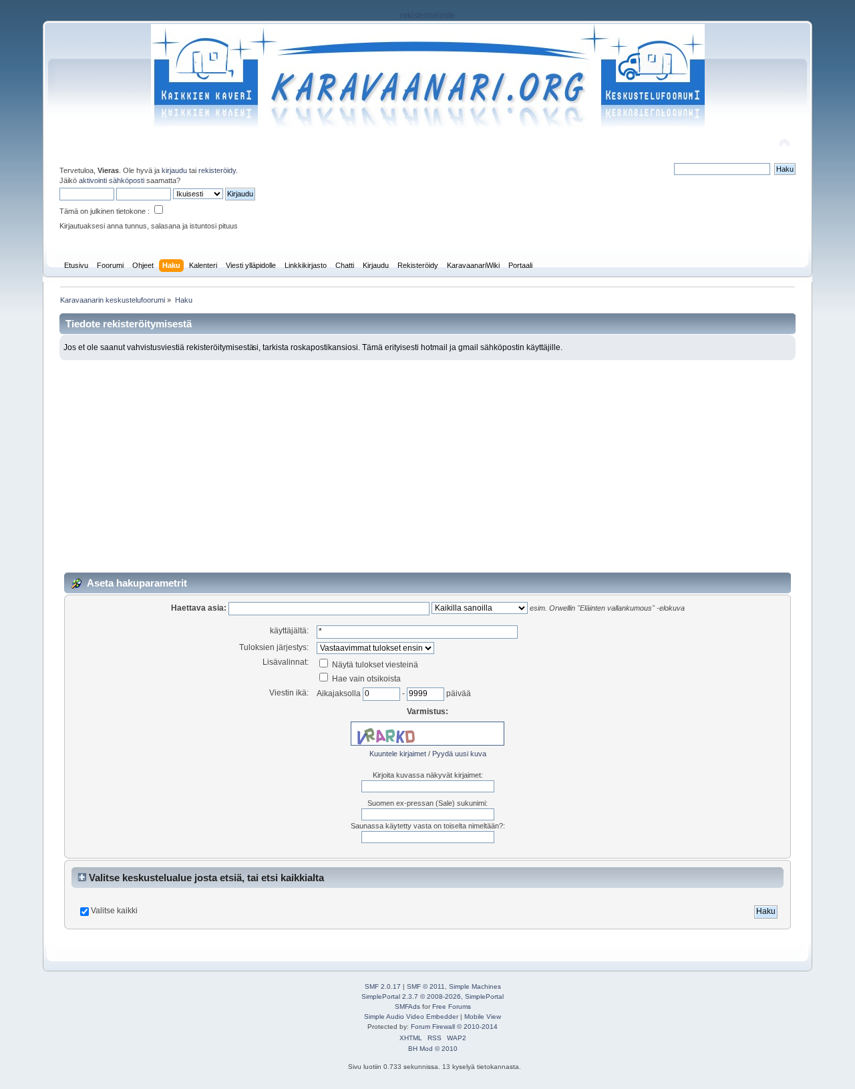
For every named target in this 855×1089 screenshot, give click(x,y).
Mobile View (482, 1016)
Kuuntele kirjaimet (397, 754)
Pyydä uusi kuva (459, 754)
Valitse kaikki (114, 910)
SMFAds (407, 1006)
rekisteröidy (217, 170)
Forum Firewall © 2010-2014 (454, 1026)
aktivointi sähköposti (111, 180)
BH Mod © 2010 (433, 1048)
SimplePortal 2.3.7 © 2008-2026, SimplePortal (432, 996)
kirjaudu (174, 170)
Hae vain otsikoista (365, 678)
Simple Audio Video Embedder (411, 1016)
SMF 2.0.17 (383, 986)
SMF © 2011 (426, 986)
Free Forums (451, 1006)
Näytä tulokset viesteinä (374, 664)
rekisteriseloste (427, 15)
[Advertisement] (427, 460)
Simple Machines (475, 986)
